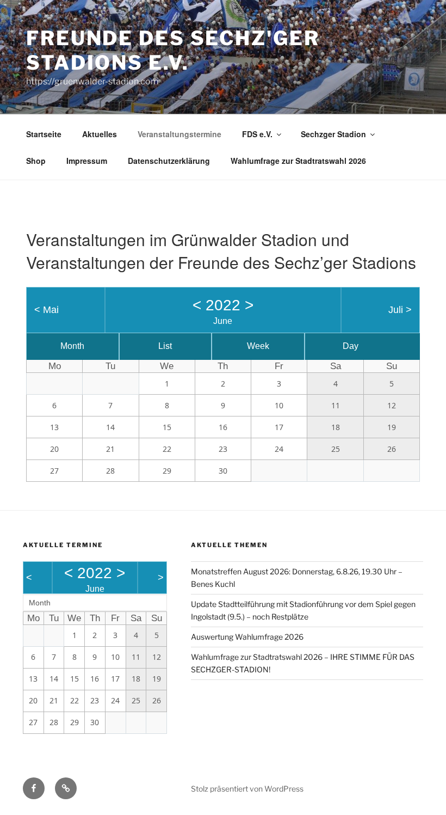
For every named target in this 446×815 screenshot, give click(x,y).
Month (72, 346)
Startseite (43, 133)
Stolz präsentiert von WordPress (247, 788)
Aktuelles (99, 133)
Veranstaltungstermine (179, 133)
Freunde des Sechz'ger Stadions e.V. (172, 50)
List (165, 346)
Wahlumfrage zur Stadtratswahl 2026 (298, 160)
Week (258, 346)
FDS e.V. (257, 133)
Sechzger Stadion (333, 133)
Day (350, 346)
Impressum (86, 160)
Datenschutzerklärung (169, 160)
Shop (36, 160)
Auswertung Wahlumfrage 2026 (247, 636)
